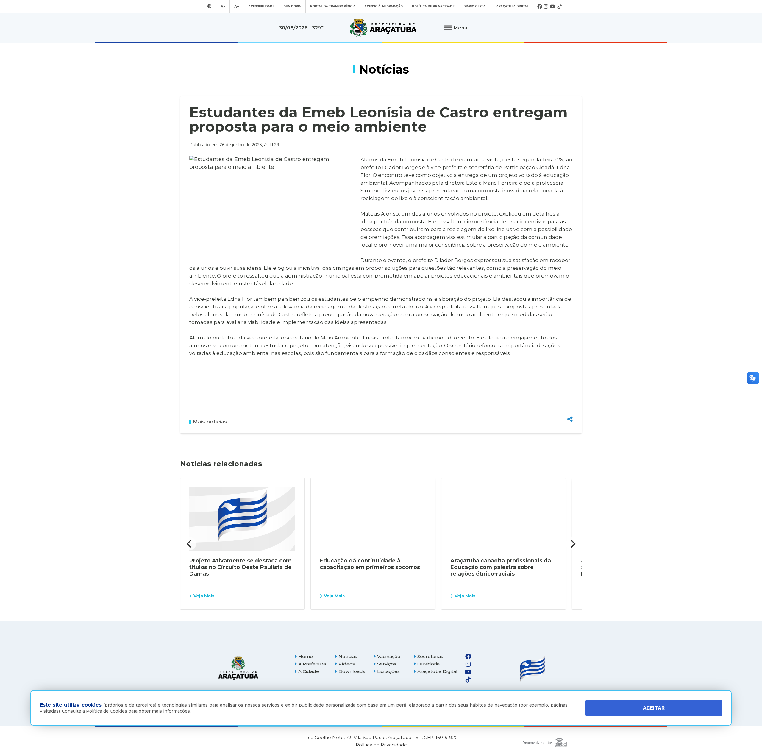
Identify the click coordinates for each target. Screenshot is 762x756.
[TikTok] (559, 6)
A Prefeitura (312, 664)
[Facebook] (539, 6)
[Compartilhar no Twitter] (570, 397)
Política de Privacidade (433, 6)
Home (305, 656)
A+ (236, 6)
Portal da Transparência (332, 6)
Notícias (347, 656)
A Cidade (308, 671)
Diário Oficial (475, 6)
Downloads (351, 671)
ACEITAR (654, 708)
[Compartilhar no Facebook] (570, 387)
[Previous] (189, 543)
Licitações (388, 671)
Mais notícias (210, 421)
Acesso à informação (384, 6)
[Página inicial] (238, 668)
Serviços (386, 664)
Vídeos (346, 664)
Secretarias (430, 656)
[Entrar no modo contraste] (209, 6)
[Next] (572, 543)
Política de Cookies (106, 711)
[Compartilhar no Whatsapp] (570, 408)
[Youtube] (552, 6)
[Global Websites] (545, 741)
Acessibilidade (261, 6)
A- (223, 6)
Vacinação (388, 656)
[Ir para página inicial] (383, 28)
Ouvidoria (292, 6)
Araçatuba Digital (512, 6)
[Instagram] (546, 6)
